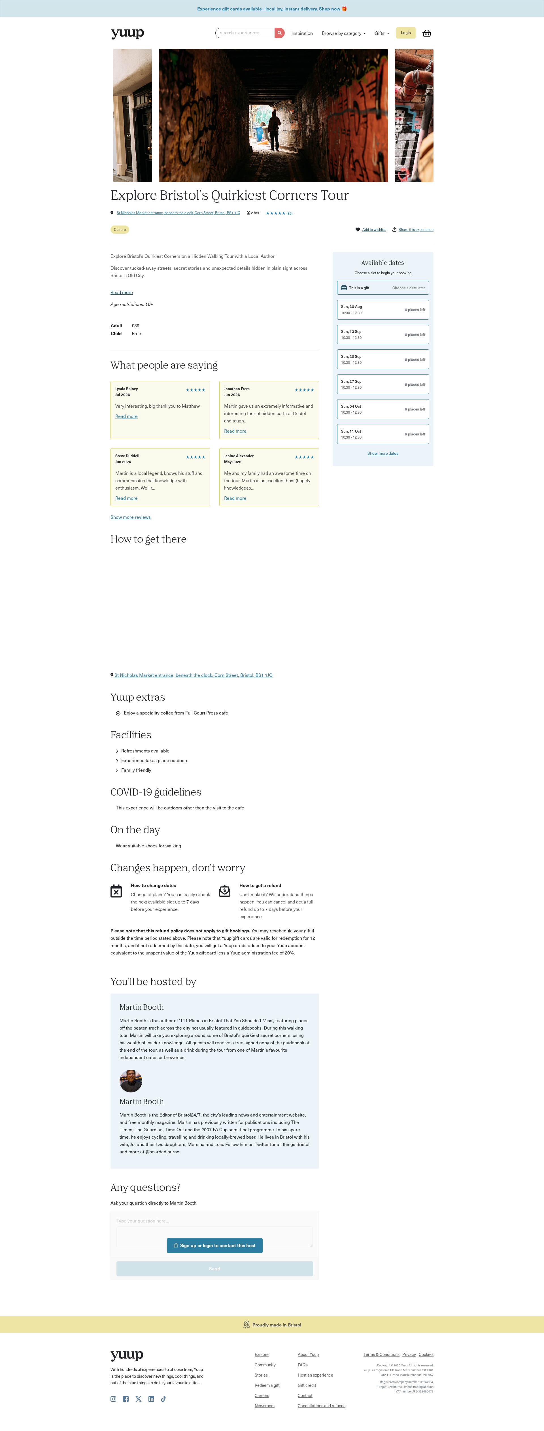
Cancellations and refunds (321, 1405)
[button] (250, 33)
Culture (120, 229)
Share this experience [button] (416, 229)
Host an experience (315, 1375)
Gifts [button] (380, 32)
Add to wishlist (374, 229)
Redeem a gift (267, 1385)
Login (406, 32)
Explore (262, 1354)
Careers (262, 1395)
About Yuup (308, 1354)
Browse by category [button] (342, 32)
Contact (305, 1395)
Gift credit (307, 1385)
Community (265, 1365)
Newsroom (265, 1405)
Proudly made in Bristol (276, 1324)
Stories (261, 1375)
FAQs (303, 1365)
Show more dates (382, 453)
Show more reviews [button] (130, 516)
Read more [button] (121, 292)
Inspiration (302, 32)
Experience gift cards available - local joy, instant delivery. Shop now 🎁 (272, 8)
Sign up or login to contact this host (218, 1245)
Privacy (409, 1354)
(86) (289, 213)
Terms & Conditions (382, 1354)
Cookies (426, 1354)
